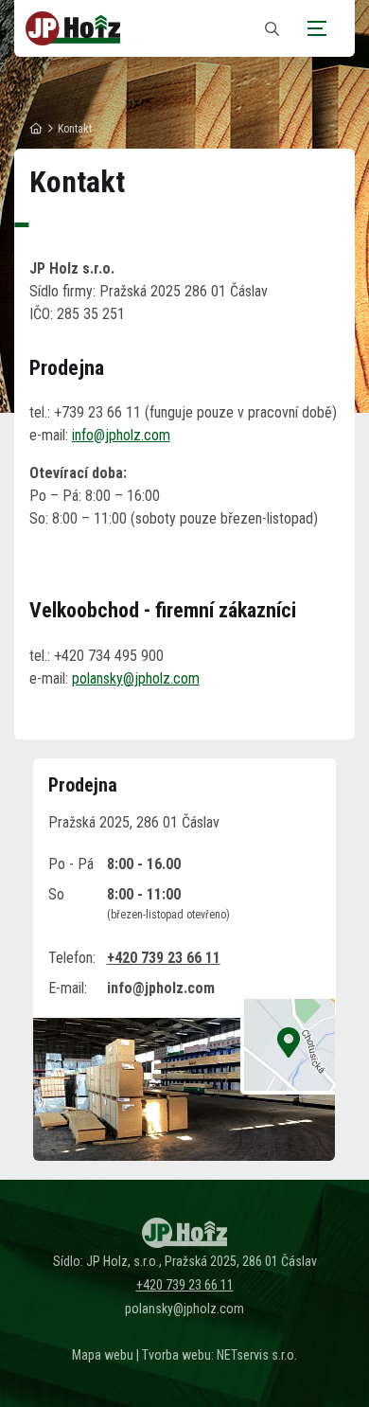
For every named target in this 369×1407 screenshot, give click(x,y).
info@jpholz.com (121, 435)
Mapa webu (102, 1354)
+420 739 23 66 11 (163, 958)
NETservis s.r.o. (257, 1354)
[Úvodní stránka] (73, 28)
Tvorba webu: (178, 1354)
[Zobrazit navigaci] (317, 28)
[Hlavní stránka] (36, 128)
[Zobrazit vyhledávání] (272, 29)
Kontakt (75, 128)
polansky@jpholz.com (136, 678)
